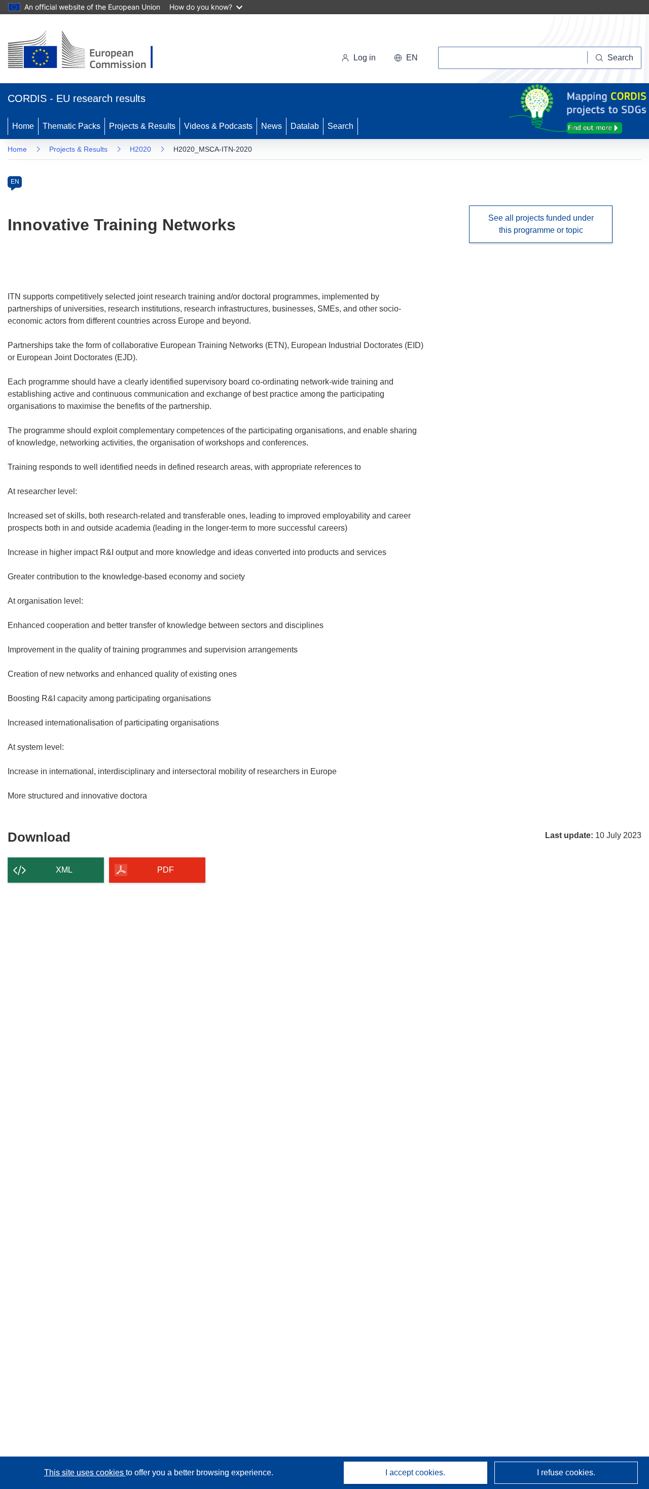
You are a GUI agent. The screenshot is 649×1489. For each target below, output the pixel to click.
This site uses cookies (85, 1472)
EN (15, 181)
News (271, 126)
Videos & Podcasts (218, 126)
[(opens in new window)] (89, 50)
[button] (406, 58)
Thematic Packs (71, 126)
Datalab (305, 126)
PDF (165, 869)
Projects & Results (142, 126)
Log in (364, 57)
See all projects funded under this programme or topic (541, 224)
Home (23, 126)
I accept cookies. (415, 1472)
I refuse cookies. (566, 1472)
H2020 (140, 149)
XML (64, 869)
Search (340, 126)
